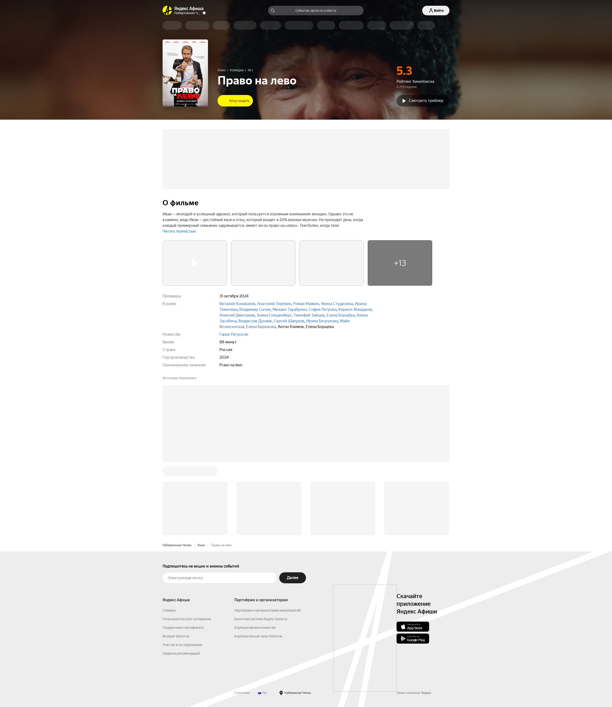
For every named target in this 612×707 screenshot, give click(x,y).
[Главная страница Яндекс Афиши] (167, 10)
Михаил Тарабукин (290, 309)
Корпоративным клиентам (255, 627)
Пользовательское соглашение (187, 619)
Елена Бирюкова (261, 326)
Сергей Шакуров (289, 321)
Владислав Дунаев (255, 321)
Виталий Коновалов (237, 303)
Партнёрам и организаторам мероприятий (267, 610)
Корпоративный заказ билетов (258, 636)
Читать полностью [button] (179, 231)
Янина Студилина (337, 303)
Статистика (242, 693)
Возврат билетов (176, 636)
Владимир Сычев (255, 309)
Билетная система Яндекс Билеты (260, 619)
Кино (201, 545)
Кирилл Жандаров (355, 309)
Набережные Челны (177, 545)
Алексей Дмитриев (237, 315)
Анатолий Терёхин (274, 303)
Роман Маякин (306, 303)
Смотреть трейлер (426, 100)
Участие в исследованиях (182, 645)
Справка (169, 610)
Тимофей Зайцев (309, 315)
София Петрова (323, 309)
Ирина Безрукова (322, 321)
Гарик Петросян (233, 334)
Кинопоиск (187, 378)
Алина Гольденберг (274, 315)
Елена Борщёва (341, 315)
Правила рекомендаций (181, 653)
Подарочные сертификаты (183, 627)
